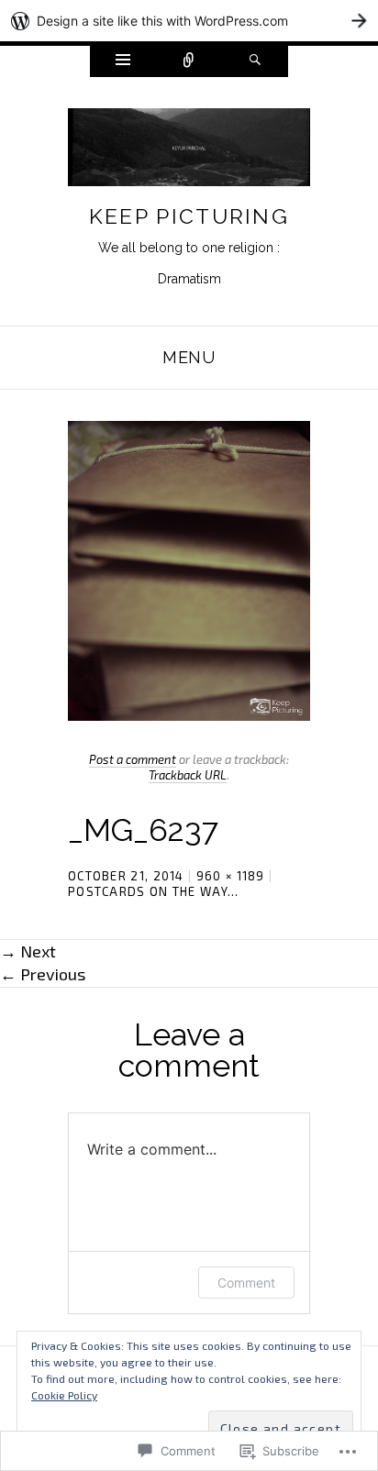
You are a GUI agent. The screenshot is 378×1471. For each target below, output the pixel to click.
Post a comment (132, 759)
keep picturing (189, 216)
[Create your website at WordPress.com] (189, 20)
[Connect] (189, 61)
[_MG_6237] (189, 569)
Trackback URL (188, 775)
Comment (246, 1282)
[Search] (255, 61)
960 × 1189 (230, 875)
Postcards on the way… (153, 891)
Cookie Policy (64, 1394)
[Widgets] (123, 61)
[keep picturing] (189, 152)
